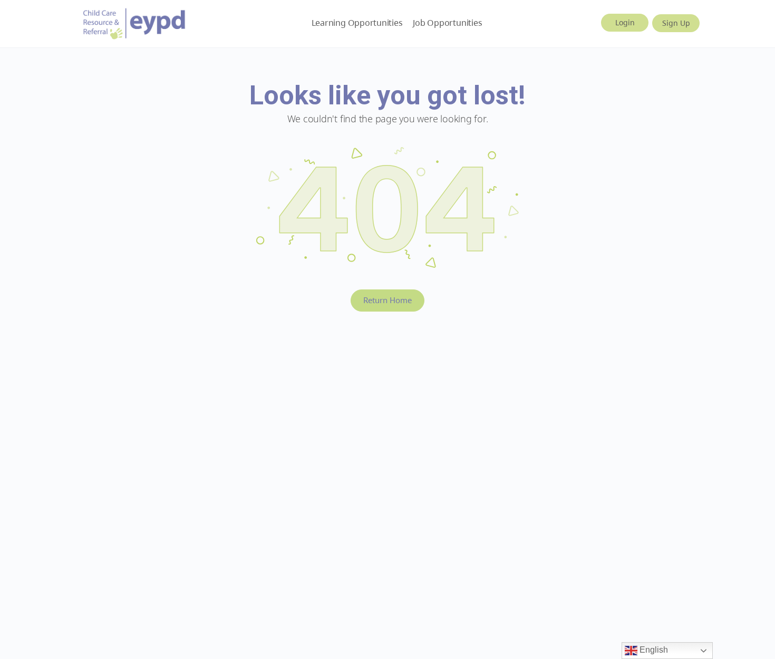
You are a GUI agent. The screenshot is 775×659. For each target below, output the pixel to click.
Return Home (387, 300)
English (652, 649)
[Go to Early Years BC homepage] (134, 22)
